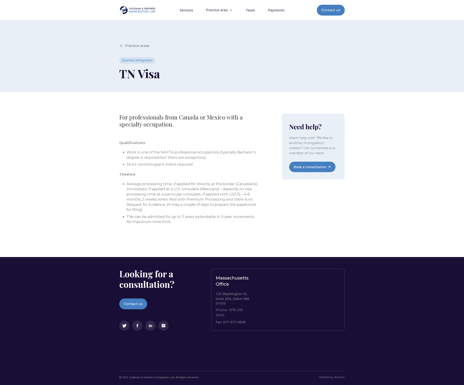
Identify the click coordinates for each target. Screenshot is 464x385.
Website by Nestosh (332, 377)
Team (250, 10)
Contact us (330, 10)
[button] (219, 10)
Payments (276, 10)
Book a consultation (310, 167)
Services (186, 10)
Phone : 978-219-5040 (230, 312)
